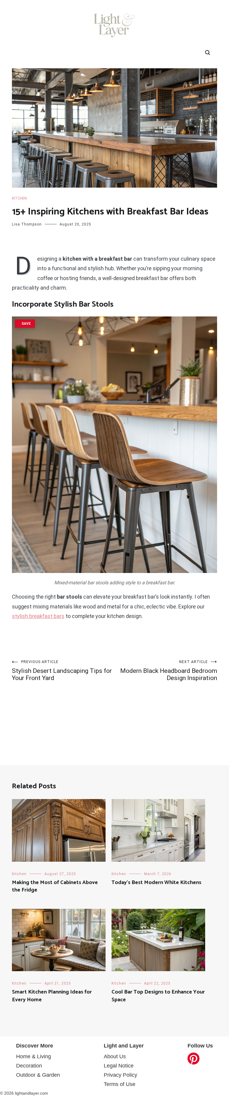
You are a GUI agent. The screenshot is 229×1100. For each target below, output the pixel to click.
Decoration (29, 1066)
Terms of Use (119, 1084)
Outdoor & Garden (38, 1075)
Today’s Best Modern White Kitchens (156, 882)
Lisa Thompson (27, 224)
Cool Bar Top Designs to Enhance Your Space (158, 996)
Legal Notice (119, 1066)
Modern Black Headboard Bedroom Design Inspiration (168, 671)
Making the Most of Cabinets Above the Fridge (55, 886)
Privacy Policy (120, 1075)
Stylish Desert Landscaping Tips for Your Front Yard (62, 671)
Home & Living (33, 1056)
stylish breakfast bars (38, 616)
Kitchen (19, 198)
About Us (115, 1056)
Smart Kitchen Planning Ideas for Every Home (52, 996)
